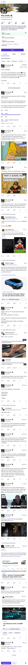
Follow (12, 50)
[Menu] (25, 50)
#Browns (3, 61)
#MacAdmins (14, 61)
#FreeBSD (21, 61)
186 (9, 23)
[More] (26, 83)
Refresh (3, 123)
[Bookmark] (20, 83)
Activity (5, 54)
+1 (25, 61)
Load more (14, 655)
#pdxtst (8, 61)
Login (14, 663)
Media (13, 54)
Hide (24, 142)
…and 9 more (4, 634)
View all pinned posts (15, 88)
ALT (22, 159)
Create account (6, 663)
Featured (23, 54)
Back (4, 1)
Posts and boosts (5, 58)
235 (2, 23)
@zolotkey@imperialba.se (6, 17)
